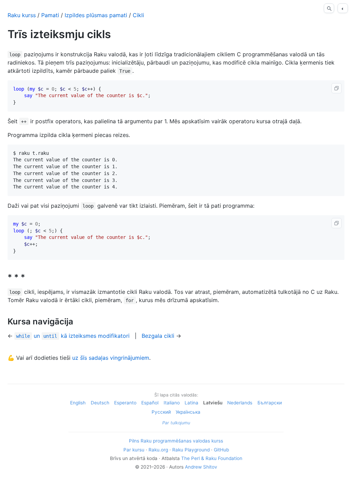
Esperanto (125, 402)
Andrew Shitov (201, 467)
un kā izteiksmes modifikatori (72, 335)
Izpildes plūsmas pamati (96, 15)
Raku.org (158, 449)
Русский (161, 412)
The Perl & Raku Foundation (211, 458)
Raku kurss (22, 15)
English (78, 402)
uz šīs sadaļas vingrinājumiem (110, 357)
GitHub (221, 449)
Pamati (50, 15)
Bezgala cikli (158, 335)
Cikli (138, 15)
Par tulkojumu (176, 422)
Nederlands (239, 402)
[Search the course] (329, 8)
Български (269, 402)
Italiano (172, 402)
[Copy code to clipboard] (336, 88)
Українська (188, 412)
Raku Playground (191, 449)
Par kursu (133, 449)
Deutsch (100, 402)
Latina (191, 402)
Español (149, 402)
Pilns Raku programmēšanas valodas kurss (176, 441)
